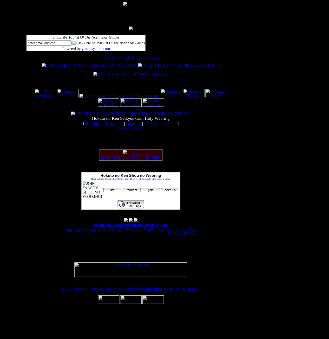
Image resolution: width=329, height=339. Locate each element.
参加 (116, 157)
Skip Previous (167, 229)
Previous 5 (133, 229)
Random (133, 123)
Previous (89, 229)
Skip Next (188, 229)
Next (102, 229)
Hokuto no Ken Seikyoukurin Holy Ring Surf (131, 225)
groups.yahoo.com (96, 49)
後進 (156, 157)
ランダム (130, 157)
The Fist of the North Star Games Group (150, 179)
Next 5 (149, 229)
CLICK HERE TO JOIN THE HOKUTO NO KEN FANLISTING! (102, 289)
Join (69, 229)
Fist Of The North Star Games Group (130, 57)
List (77, 229)
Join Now (94, 123)
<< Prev (151, 123)
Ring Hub (114, 123)
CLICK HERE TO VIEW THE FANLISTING (172, 289)
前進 (106, 157)
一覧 (145, 157)
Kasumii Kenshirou (114, 179)
